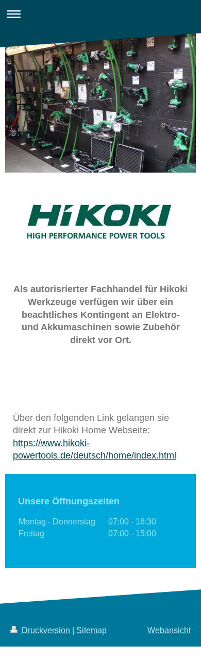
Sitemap (91, 630)
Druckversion (46, 630)
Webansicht (169, 630)
